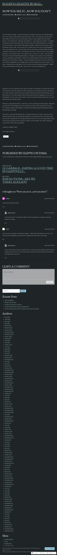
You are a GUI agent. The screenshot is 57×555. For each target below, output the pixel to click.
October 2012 (8, 482)
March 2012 (8, 497)
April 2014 (7, 448)
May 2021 (7, 361)
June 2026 (7, 319)
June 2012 (7, 490)
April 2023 (7, 342)
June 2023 (7, 340)
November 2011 (9, 505)
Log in (6, 541)
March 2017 (8, 401)
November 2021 (9, 359)
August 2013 (8, 465)
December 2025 (9, 332)
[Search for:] (11, 291)
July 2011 (7, 514)
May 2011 (7, 518)
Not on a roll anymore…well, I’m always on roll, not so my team (22, 308)
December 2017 (9, 387)
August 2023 (8, 338)
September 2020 (9, 372)
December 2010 (9, 528)
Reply (3, 206)
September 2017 (9, 391)
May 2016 (7, 414)
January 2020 (8, 376)
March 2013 (8, 471)
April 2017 (7, 399)
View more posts (47, 156)
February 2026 (8, 327)
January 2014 (8, 454)
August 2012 (8, 486)
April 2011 (7, 520)
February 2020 (8, 374)
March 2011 (8, 522)
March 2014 (8, 450)
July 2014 (7, 442)
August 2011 (8, 511)
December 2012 (9, 478)
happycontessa (9, 14)
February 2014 (8, 452)
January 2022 (8, 357)
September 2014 (9, 437)
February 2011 (8, 524)
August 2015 (8, 423)
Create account (9, 539)
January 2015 (8, 433)
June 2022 (7, 349)
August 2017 (8, 393)
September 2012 (9, 484)
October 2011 (8, 507)
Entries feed (8, 543)
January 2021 (8, 368)
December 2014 (9, 435)
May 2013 (7, 469)
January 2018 (8, 384)
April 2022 (7, 353)
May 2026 (7, 321)
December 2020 (9, 370)
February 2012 (8, 499)
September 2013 (9, 463)
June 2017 (7, 395)
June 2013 (7, 467)
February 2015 (8, 431)
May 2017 (7, 397)
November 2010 (9, 530)
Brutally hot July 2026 (10, 302)
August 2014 (8, 440)
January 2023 (8, 344)
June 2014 (7, 444)
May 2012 (7, 492)
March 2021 (8, 365)
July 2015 (7, 425)
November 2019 (9, 378)
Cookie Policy (34, 551)
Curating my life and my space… (13, 304)
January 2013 (8, 476)
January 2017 (8, 406)
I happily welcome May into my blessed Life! (17, 306)
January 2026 (8, 329)
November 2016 (9, 410)
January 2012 (8, 501)
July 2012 (7, 488)
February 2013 (8, 473)
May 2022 (7, 351)
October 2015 (8, 418)
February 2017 (8, 404)
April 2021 (7, 363)
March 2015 (8, 429)
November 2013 (9, 459)
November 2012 (9, 480)
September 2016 (9, 412)
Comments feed (9, 545)
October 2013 (8, 461)
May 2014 (7, 446)
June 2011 (7, 516)
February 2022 (8, 355)
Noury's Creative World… (22, 4)
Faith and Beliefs (9, 300)
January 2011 (8, 526)
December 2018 (9, 382)
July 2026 (7, 317)
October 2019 (8, 380)
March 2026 (8, 325)
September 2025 (9, 334)
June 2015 (7, 427)
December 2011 (9, 503)
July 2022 (7, 346)
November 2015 (9, 416)
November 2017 (9, 389)
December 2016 (9, 408)
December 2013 (9, 456)
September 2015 (9, 420)
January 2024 (8, 336)
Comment (50, 282)
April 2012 (7, 495)
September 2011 (9, 509)
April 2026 (7, 323)
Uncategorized (33, 14)
